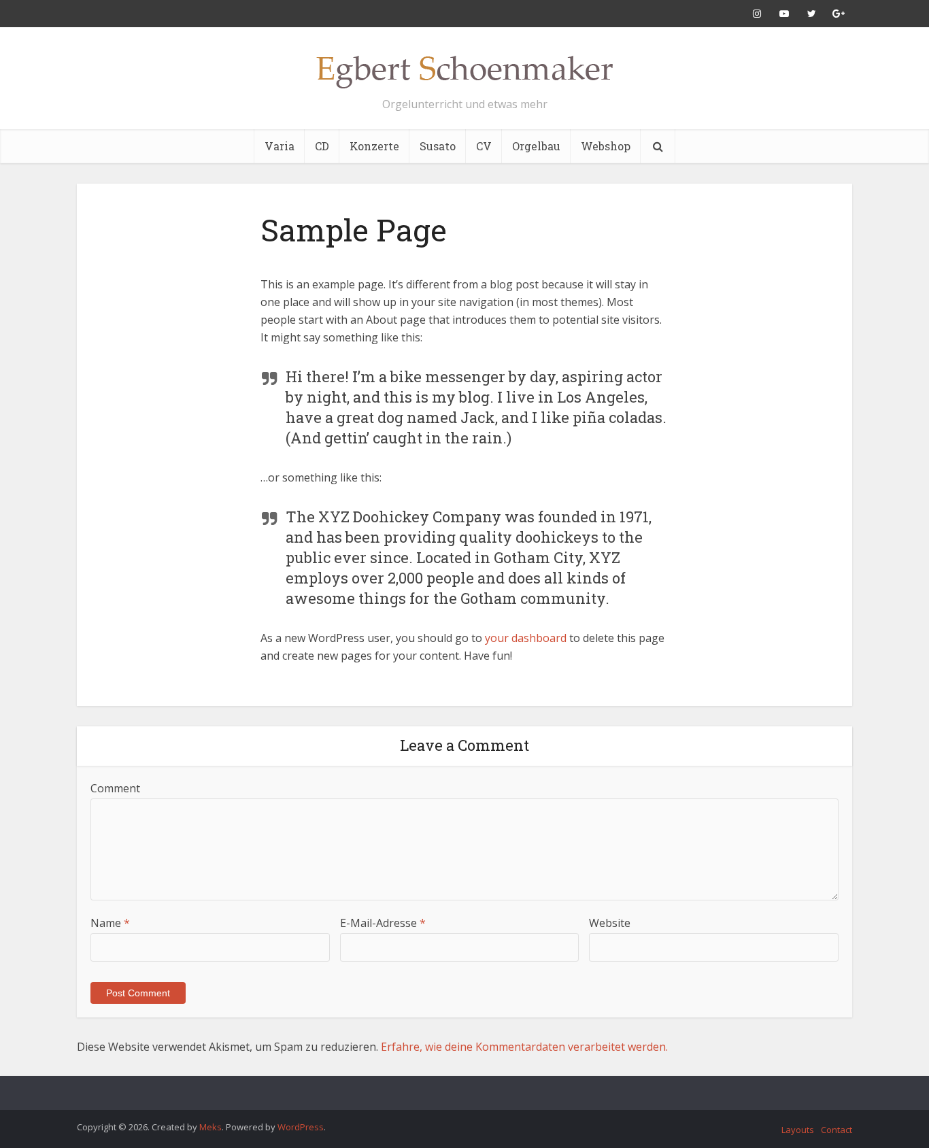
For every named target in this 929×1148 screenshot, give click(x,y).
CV (484, 146)
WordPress (300, 1127)
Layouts (797, 1130)
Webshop (605, 146)
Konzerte (374, 146)
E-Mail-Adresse (383, 922)
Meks (210, 1127)
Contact (836, 1130)
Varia (279, 146)
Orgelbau (536, 146)
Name (110, 922)
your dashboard (526, 637)
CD (322, 146)
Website (609, 922)
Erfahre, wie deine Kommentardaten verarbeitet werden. (524, 1046)
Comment (115, 788)
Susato (438, 146)
